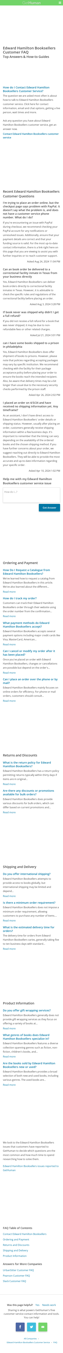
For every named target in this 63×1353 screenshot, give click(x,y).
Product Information (15, 1256)
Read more (9, 591)
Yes (37, 1305)
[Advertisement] (31, 164)
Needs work (49, 1305)
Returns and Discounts (16, 1245)
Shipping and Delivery (15, 1250)
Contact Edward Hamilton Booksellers (24, 1234)
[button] (60, 2)
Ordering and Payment (16, 1239)
